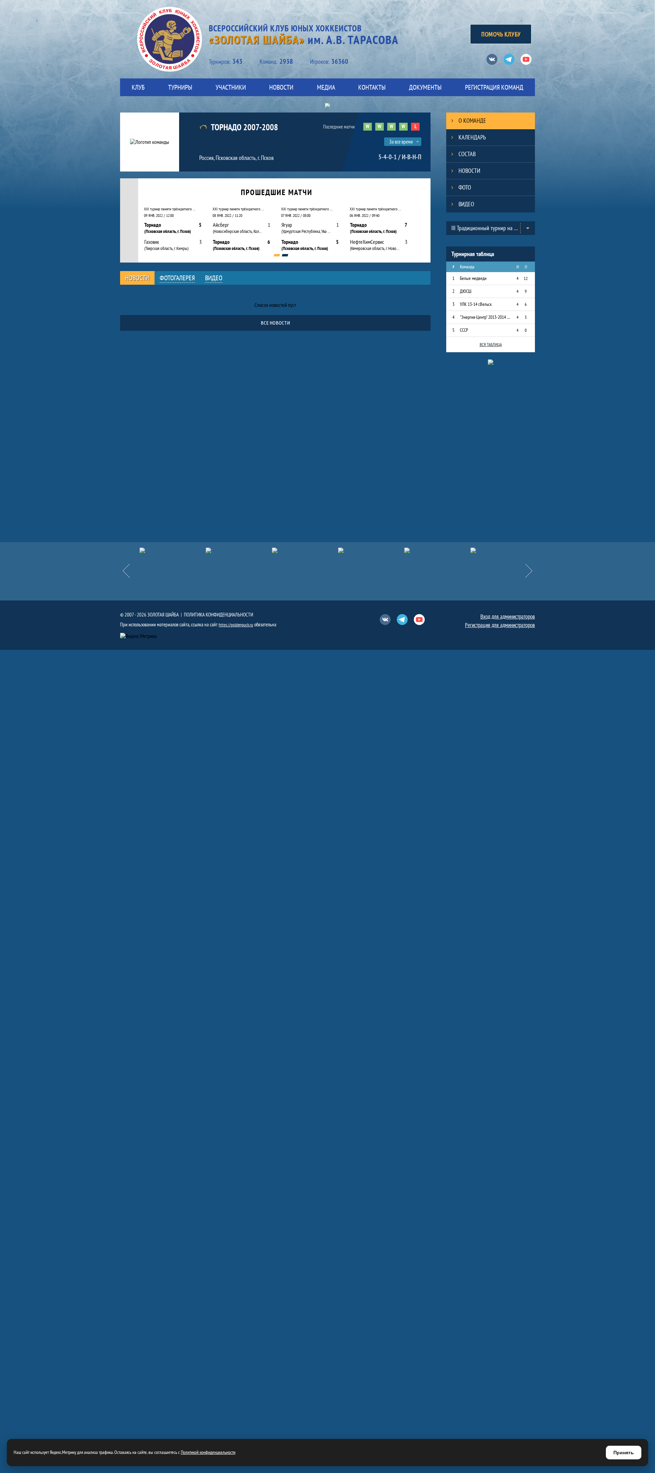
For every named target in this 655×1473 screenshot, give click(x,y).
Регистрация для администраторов (500, 625)
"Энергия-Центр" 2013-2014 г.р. (485, 317)
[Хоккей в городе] (371, 550)
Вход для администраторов (507, 616)
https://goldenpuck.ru (236, 625)
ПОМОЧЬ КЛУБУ (501, 34)
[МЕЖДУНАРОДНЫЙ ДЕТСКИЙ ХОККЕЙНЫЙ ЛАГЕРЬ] (239, 550)
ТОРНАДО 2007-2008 (244, 128)
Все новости (275, 323)
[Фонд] (437, 550)
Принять (623, 1452)
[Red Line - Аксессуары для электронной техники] (173, 550)
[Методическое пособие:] (305, 550)
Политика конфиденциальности (218, 614)
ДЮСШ (465, 291)
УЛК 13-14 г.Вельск (476, 304)
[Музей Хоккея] (503, 550)
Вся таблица (491, 344)
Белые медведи (473, 278)
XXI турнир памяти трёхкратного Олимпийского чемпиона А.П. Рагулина (170, 208)
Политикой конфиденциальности (208, 1452)
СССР (464, 330)
